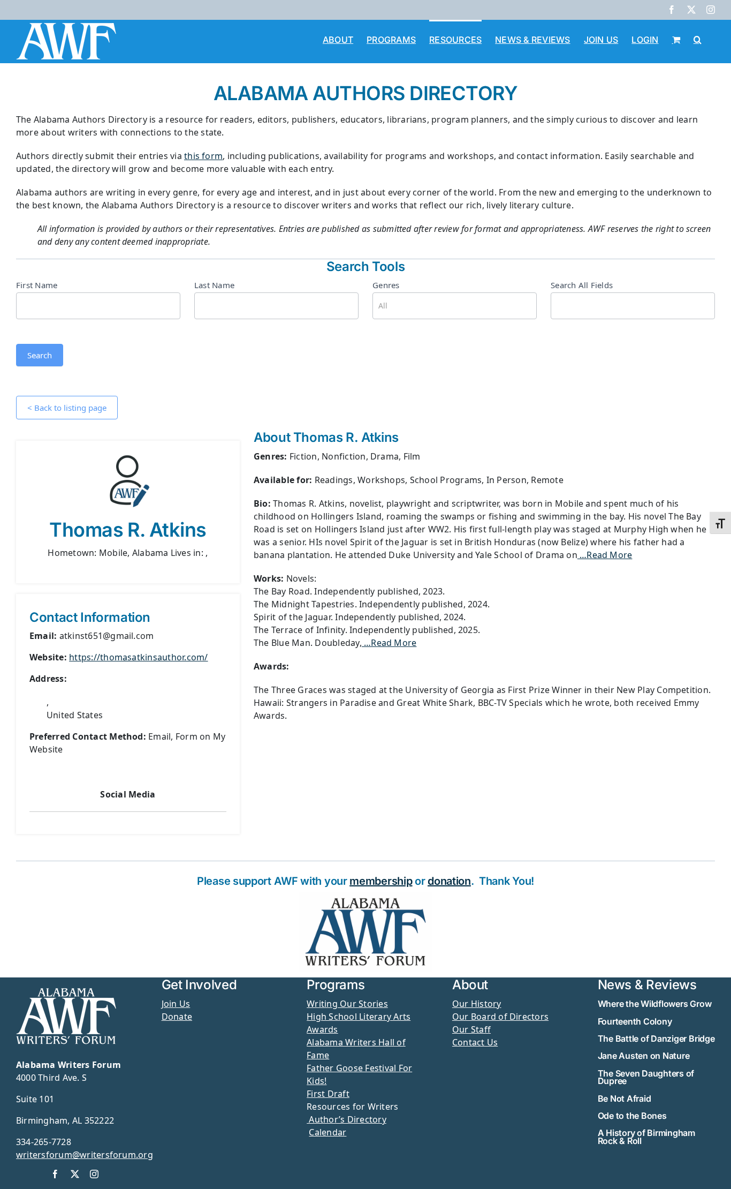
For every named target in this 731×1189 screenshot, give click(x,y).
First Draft (328, 1094)
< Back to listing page (66, 407)
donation (449, 881)
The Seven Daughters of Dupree (646, 1077)
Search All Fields (582, 285)
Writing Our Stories (347, 1004)
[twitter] (75, 1174)
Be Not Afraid (624, 1098)
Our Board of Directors (500, 1016)
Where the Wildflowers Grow (655, 1003)
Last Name (214, 285)
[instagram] (94, 1174)
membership (380, 881)
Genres (385, 285)
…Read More (605, 555)
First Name (36, 285)
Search (39, 355)
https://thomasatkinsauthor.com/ (138, 657)
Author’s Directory (346, 1119)
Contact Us (475, 1042)
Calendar (327, 1132)
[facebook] (55, 1174)
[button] (698, 38)
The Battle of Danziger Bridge (656, 1038)
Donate (177, 1016)
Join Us (176, 1004)
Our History (476, 1004)
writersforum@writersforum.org (84, 1155)
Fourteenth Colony (635, 1021)
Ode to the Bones (632, 1115)
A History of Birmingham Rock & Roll (646, 1136)
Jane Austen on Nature (644, 1055)
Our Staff (471, 1029)
